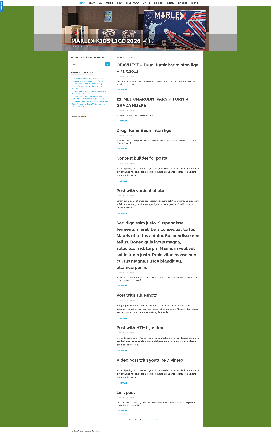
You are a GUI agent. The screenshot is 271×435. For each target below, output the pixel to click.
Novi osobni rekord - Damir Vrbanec (87, 91)
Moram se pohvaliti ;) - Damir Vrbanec (88, 96)
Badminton (158, 3)
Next (233, 26)
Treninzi (109, 3)
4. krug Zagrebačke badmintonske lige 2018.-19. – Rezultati (87, 86)
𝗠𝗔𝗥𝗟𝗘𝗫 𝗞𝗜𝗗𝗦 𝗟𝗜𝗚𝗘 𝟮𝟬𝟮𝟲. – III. (112, 41)
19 (130, 419)
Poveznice (182, 3)
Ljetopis (146, 3)
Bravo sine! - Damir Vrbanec (84, 83)
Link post (126, 392)
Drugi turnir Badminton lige (144, 130)
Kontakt (194, 3)
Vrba (87, 46)
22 (146, 419)
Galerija (170, 3)
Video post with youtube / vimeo (150, 360)
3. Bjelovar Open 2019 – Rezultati (92, 81)
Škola (119, 3)
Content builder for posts (142, 158)
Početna (81, 3)
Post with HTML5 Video (140, 327)
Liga (100, 3)
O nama (92, 3)
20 (135, 419)
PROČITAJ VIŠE (122, 89)
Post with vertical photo (140, 190)
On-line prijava (132, 3)
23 (151, 419)
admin (132, 163)
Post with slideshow (137, 295)
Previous (38, 26)
